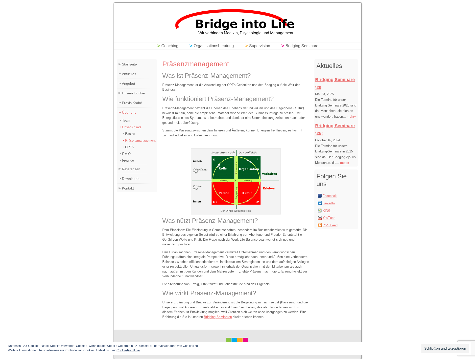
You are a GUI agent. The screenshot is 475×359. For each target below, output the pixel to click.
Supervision (259, 46)
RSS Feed (330, 225)
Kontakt (128, 188)
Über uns (129, 112)
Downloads (130, 179)
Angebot (128, 83)
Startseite (129, 64)
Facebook (330, 196)
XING (327, 210)
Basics (130, 134)
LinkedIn (329, 203)
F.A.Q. (127, 154)
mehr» (351, 116)
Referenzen (131, 169)
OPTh (129, 147)
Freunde (128, 160)
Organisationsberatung (214, 46)
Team (126, 120)
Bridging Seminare (301, 46)
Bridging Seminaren (218, 317)
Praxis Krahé (132, 103)
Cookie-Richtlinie (128, 350)
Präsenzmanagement (140, 140)
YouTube (329, 218)
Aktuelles (129, 74)
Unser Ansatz (132, 127)
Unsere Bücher (133, 93)
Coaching (169, 46)
